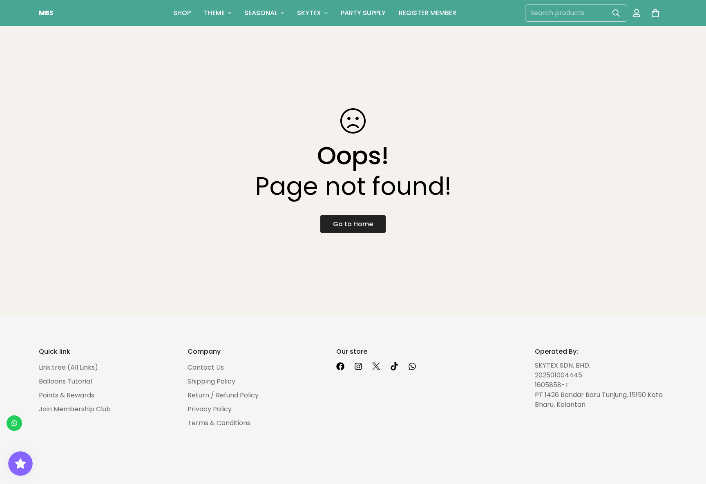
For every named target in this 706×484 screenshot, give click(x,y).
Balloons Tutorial (65, 381)
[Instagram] (358, 366)
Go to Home (353, 224)
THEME (214, 13)
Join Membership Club (75, 409)
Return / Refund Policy (223, 395)
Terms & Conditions (219, 423)
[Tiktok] (394, 366)
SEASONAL (260, 13)
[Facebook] (340, 366)
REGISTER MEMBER (427, 13)
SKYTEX (309, 13)
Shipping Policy (211, 381)
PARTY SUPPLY (363, 13)
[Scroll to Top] (690, 439)
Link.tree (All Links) (68, 367)
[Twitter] (376, 366)
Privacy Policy (210, 409)
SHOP (182, 13)
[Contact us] (14, 423)
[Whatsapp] (412, 366)
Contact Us (206, 367)
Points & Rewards (66, 395)
